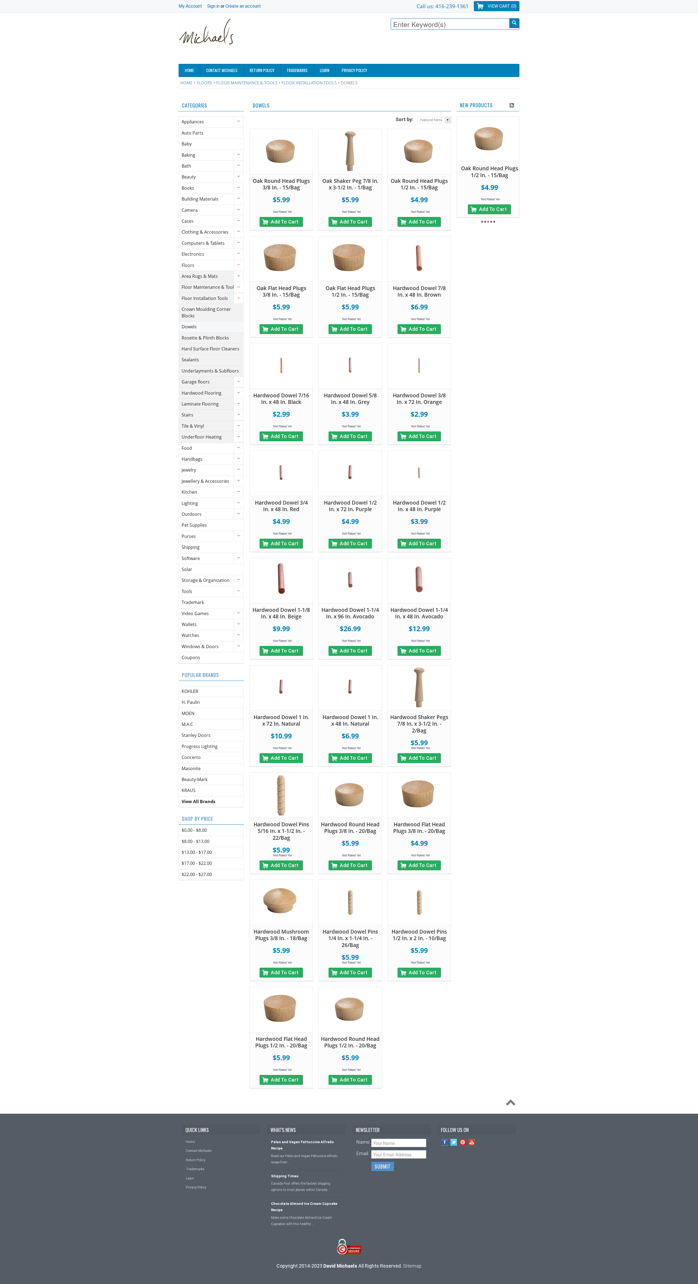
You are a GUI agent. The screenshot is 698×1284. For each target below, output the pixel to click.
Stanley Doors (196, 735)
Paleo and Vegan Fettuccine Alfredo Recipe (302, 1145)
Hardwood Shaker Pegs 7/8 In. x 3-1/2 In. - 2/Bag (419, 724)
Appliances (193, 122)
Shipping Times (284, 1176)
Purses (189, 536)
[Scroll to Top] (512, 1104)
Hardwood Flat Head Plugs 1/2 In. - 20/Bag (281, 1042)
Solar (187, 569)
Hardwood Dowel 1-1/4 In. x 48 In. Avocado (419, 613)
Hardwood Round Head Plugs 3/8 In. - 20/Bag (350, 828)
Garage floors (196, 382)
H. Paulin (191, 702)
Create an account (243, 6)
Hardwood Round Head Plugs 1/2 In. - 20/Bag (350, 1042)
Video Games (195, 613)
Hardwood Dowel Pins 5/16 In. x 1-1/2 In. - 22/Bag (281, 831)
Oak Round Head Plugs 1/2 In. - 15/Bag (419, 184)
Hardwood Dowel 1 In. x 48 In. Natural (350, 721)
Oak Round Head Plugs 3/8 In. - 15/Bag (281, 184)
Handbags (192, 459)
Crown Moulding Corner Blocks (206, 312)
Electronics (193, 254)
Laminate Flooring (200, 404)
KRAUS (188, 790)
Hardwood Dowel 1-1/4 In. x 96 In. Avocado (350, 613)
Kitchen (189, 492)
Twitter (453, 1142)
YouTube (471, 1142)
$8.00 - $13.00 (195, 841)
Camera (190, 210)
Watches (190, 635)
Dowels (189, 327)
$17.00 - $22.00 (197, 863)
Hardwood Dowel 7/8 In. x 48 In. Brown (419, 292)
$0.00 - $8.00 (194, 830)
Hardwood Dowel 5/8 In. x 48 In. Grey (350, 399)
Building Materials (200, 199)
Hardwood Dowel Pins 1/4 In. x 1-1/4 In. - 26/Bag (350, 938)
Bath (186, 166)
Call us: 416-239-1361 (443, 6)
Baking (188, 155)
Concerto (191, 757)
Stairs (187, 415)
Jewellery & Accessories (205, 481)
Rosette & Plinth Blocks (205, 338)
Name (363, 1142)
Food (187, 448)
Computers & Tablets (203, 243)
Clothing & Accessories (205, 232)
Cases (188, 221)
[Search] (514, 23)
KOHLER (190, 691)
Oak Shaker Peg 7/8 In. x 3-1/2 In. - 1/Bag (350, 184)
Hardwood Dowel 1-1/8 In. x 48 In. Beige (281, 613)
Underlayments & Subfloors (210, 371)
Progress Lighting (200, 746)
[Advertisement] (420, 48)
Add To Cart (285, 222)
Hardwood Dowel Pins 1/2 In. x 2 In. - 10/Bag (419, 935)
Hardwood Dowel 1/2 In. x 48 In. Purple (419, 506)
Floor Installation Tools (309, 82)
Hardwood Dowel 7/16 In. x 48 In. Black (281, 399)
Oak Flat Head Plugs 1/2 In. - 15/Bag (350, 292)
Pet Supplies (194, 525)
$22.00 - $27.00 (197, 874)
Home (186, 82)
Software (191, 558)
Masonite (191, 768)
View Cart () (502, 6)
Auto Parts (192, 133)
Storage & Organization (206, 580)
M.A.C (187, 724)
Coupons (191, 657)
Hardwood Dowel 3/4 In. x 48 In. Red (281, 506)
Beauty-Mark (194, 779)
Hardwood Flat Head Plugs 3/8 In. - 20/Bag (419, 828)
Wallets (189, 624)
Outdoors (191, 514)
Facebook (444, 1142)
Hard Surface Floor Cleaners (210, 349)
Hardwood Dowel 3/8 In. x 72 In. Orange (419, 399)
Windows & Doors (200, 647)
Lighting (190, 503)
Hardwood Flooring (201, 393)
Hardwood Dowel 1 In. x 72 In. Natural (281, 721)
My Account (190, 6)
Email (362, 1153)
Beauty (189, 177)
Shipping (191, 547)
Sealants (190, 360)
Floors (204, 82)
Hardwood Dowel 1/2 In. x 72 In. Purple (350, 506)
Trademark (193, 602)
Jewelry (189, 470)
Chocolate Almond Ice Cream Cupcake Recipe (304, 1207)
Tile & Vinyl (193, 426)
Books (188, 188)
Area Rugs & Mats (200, 276)
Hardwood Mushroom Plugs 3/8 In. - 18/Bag (281, 935)
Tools (187, 591)
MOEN (188, 713)
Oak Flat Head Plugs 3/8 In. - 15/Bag (281, 292)
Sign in (213, 6)
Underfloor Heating (202, 437)
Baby (187, 144)
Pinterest (462, 1142)
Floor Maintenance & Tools (246, 82)
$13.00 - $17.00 (197, 852)
